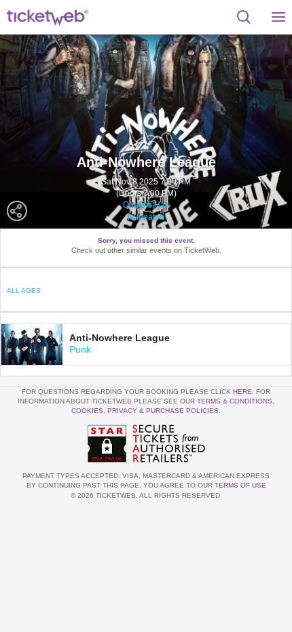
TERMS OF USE (240, 485)
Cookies (87, 410)
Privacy (122, 410)
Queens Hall (146, 205)
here (242, 391)
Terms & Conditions (234, 401)
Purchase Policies (182, 410)
